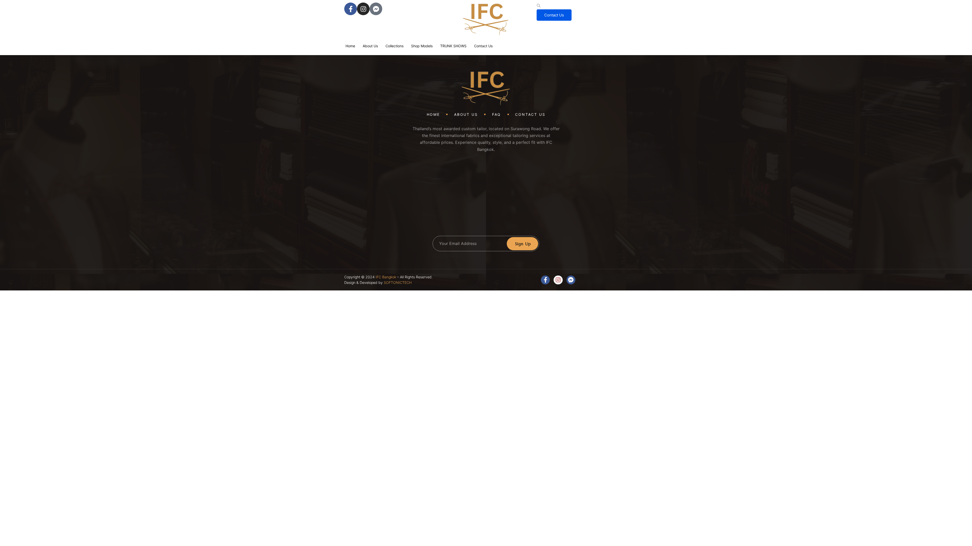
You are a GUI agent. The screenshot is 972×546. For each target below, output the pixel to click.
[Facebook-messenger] (376, 9)
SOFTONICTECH (398, 282)
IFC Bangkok (386, 277)
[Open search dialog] (539, 6)
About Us (370, 46)
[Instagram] (363, 9)
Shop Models (422, 46)
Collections (394, 46)
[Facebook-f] (350, 9)
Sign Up (523, 243)
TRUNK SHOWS (453, 46)
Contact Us (554, 15)
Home (350, 46)
